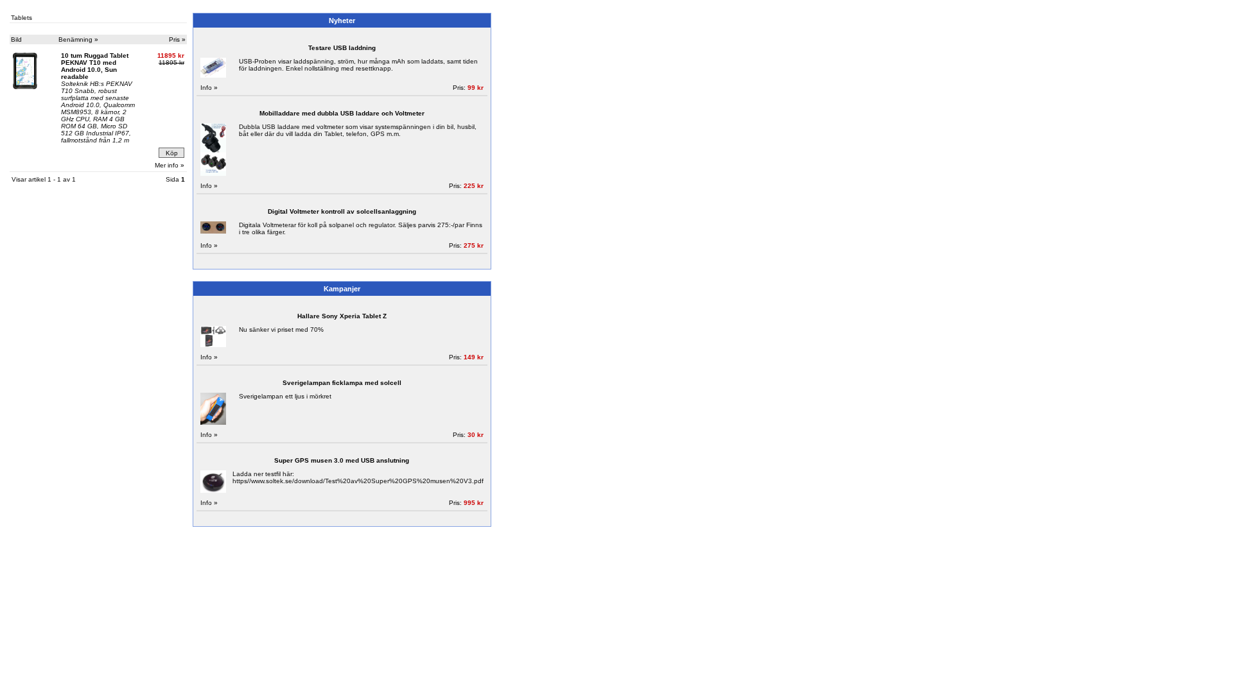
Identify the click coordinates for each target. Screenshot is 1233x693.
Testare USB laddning (342, 47)
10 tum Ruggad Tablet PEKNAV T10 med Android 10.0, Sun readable (94, 66)
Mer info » (169, 165)
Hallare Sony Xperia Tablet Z (342, 316)
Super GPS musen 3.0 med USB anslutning (341, 460)
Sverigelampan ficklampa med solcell (342, 382)
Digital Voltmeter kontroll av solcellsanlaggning (342, 211)
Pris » (177, 39)
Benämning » (78, 39)
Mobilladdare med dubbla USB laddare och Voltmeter (341, 113)
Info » (209, 87)
